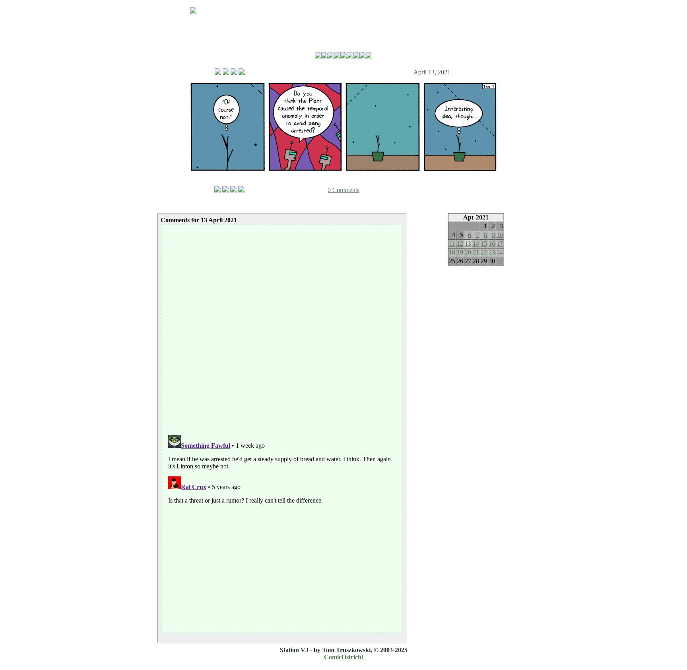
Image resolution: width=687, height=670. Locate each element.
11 (452, 243)
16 (492, 243)
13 (468, 243)
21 (476, 252)
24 (500, 252)
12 (460, 243)
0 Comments (343, 189)
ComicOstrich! (343, 657)
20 (468, 252)
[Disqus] (282, 326)
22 (484, 252)
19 (460, 252)
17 (500, 243)
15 (484, 243)
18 (452, 252)
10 (500, 234)
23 (492, 252)
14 (476, 243)
